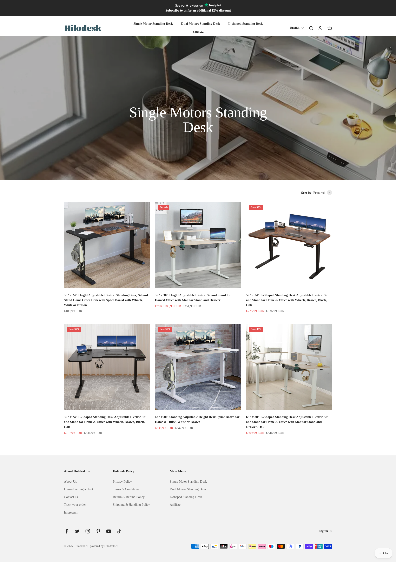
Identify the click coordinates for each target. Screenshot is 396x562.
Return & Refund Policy (129, 497)
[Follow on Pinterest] (98, 531)
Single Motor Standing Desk (153, 23)
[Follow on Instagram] (88, 531)
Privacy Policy (122, 481)
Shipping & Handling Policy (131, 504)
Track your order (75, 504)
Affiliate (198, 32)
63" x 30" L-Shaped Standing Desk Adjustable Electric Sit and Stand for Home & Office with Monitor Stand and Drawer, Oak (287, 422)
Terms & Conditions (126, 489)
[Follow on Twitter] (77, 531)
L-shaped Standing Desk (245, 23)
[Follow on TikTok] (119, 531)
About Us (70, 481)
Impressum (71, 512)
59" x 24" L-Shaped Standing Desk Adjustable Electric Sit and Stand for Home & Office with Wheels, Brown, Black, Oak (287, 300)
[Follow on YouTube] (109, 531)
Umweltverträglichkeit (78, 489)
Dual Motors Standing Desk (200, 23)
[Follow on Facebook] (67, 531)
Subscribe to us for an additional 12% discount (198, 10)
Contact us (71, 497)
